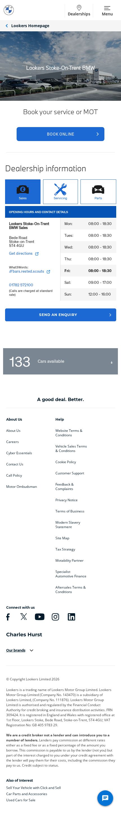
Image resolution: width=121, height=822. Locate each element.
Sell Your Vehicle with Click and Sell (33, 787)
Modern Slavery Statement (67, 524)
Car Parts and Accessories (26, 793)
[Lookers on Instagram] (54, 616)
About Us (13, 430)
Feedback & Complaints (64, 486)
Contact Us (14, 464)
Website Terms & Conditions (68, 432)
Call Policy (14, 475)
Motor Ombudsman (21, 486)
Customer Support (69, 473)
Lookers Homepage (30, 25)
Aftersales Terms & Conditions (70, 589)
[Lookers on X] (23, 616)
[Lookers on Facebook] (7, 616)
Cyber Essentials (19, 453)
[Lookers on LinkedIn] (70, 616)
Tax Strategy (65, 549)
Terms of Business (69, 511)
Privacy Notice (66, 500)
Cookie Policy (65, 462)
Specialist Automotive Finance (70, 574)
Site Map (62, 538)
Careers (12, 442)
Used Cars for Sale (20, 800)
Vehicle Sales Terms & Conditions (71, 448)
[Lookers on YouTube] (39, 616)
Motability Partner (69, 560)
